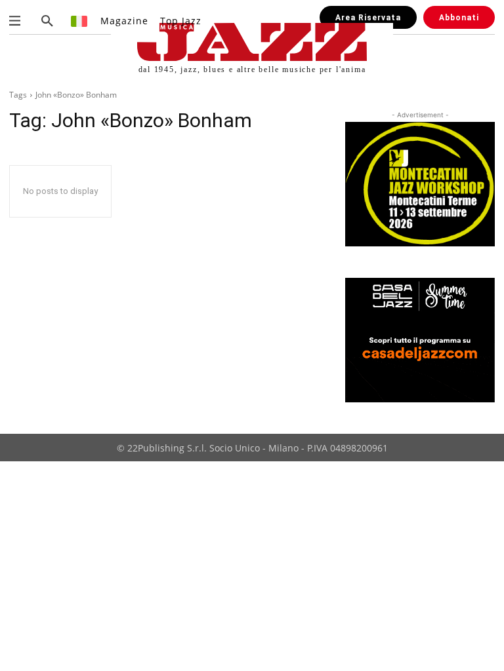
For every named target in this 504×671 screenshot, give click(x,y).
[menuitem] (79, 20)
